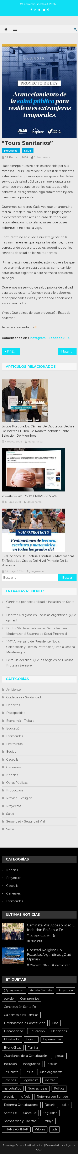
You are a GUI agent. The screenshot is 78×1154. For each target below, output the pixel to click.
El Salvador (12, 1039)
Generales (13, 767)
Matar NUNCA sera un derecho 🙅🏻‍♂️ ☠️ (69, 351)
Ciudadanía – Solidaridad (23, 697)
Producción (14, 790)
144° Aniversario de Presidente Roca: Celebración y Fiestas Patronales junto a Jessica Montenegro (40, 647)
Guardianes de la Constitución (25, 1056)
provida (9, 1097)
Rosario (50, 1105)
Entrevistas (14, 744)
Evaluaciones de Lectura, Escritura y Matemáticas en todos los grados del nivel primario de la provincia (38, 560)
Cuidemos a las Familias (21, 1015)
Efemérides (14, 736)
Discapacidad (15, 713)
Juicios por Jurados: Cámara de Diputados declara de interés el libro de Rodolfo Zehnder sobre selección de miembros (38, 431)
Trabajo (48, 1121)
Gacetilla (12, 759)
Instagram (38, 338)
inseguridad (31, 1064)
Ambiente (13, 690)
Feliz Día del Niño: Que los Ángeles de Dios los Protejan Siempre (39, 662)
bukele (9, 998)
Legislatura (30, 1080)
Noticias (12, 775)
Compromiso (29, 998)
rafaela (25, 1097)
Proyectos (10, 150)
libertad (50, 1080)
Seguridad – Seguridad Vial (25, 821)
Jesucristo (11, 1072)
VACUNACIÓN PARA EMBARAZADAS (29, 496)
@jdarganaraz (14, 990)
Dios (55, 1023)
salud (65, 1105)
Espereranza (52, 1039)
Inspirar (52, 1064)
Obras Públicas (16, 783)
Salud (27, 150)
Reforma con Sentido (52, 1097)
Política (59, 1088)
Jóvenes (10, 1080)
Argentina (65, 990)
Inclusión (10, 1064)
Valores (40, 1129)
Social (10, 829)
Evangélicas (12, 1047)
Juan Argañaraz (51, 1072)
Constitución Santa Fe (20, 1007)
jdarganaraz (43, 157)
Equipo (11, 751)
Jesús (29, 1072)
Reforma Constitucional (21, 1105)
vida (54, 1129)
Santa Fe (10, 1113)
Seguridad (50, 1113)
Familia (33, 1047)
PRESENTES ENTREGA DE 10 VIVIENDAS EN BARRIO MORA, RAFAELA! (13, 351)
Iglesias (58, 1056)
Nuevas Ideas (37, 1088)
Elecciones (59, 1031)
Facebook (56, 338)
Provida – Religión (19, 798)
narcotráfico (12, 1088)
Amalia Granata (41, 990)
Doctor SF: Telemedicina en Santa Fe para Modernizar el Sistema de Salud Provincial (36, 631)
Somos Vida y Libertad (20, 1121)
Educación (13, 728)
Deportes (13, 705)
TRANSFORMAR (16, 1129)
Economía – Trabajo (20, 721)
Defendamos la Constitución (24, 1023)
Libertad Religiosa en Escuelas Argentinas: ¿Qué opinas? (41, 617)
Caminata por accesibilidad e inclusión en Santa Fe (40, 604)
